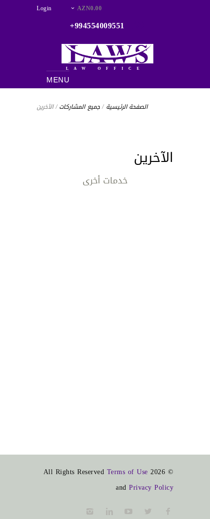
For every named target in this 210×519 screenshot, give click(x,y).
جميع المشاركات (79, 106)
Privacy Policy (151, 487)
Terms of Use (127, 472)
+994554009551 (97, 25)
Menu (57, 80)
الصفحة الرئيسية (127, 106)
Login (44, 8)
